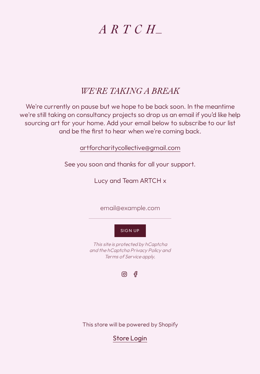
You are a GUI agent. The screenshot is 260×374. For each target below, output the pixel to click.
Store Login (130, 338)
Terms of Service (123, 256)
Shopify (168, 324)
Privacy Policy (145, 250)
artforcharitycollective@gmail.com (130, 147)
